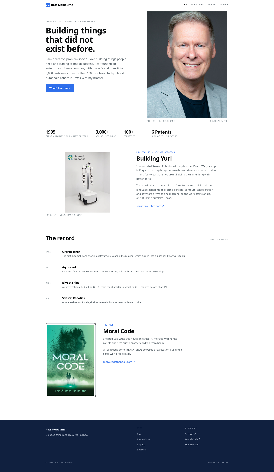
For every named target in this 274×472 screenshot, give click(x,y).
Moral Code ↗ (193, 439)
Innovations (197, 4)
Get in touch (192, 444)
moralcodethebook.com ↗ (119, 362)
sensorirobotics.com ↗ (150, 206)
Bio (185, 4)
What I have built (59, 88)
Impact (211, 4)
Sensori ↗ (190, 434)
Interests (223, 4)
